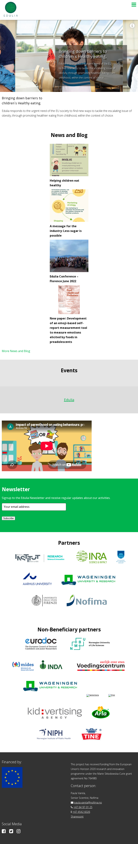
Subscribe (8, 518)
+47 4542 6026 (81, 812)
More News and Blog (16, 351)
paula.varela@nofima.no (88, 802)
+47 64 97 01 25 (82, 807)
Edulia (69, 399)
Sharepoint (77, 816)
